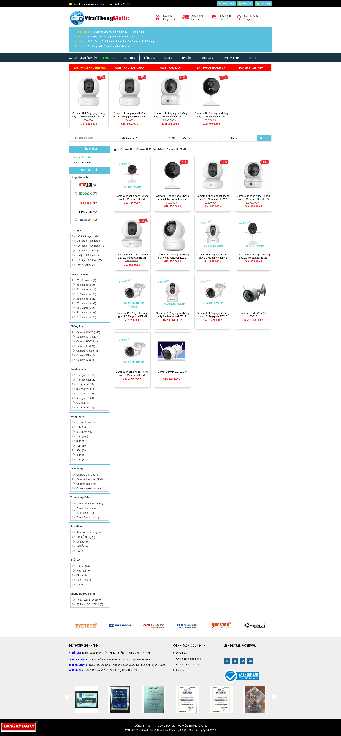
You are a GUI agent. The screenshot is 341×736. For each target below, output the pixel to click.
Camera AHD (86, 337)
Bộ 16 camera (86, 280)
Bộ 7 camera (86, 289)
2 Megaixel (85, 384)
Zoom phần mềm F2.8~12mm (86, 510)
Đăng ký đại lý (231, 58)
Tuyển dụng (207, 58)
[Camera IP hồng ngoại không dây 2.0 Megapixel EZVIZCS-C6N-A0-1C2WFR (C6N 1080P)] (170, 91)
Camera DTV (85, 355)
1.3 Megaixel (86, 379)
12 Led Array (85, 422)
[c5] (119, 699)
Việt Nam (83, 570)
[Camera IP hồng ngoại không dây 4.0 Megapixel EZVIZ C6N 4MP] (172, 233)
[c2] (254, 699)
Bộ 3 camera (86, 308)
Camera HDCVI (88, 341)
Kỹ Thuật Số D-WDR (89, 604)
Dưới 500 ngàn (87, 236)
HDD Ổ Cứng (85, 537)
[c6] (153, 699)
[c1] (221, 699)
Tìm (266, 138)
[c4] (86, 699)
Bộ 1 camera (86, 317)
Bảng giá (149, 58)
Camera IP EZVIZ (176, 149)
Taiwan (83, 566)
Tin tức (186, 58)
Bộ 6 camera (86, 294)
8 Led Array (84, 431)
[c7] (187, 699)
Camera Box (86, 483)
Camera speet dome (89, 488)
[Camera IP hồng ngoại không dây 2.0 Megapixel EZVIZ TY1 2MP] (129, 91)
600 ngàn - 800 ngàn (90, 245)
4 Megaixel (85, 393)
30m (82, 441)
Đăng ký (247, 3)
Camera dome (87, 474)
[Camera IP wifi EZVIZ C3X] (172, 350)
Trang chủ (108, 58)
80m (81, 459)
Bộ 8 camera (86, 284)
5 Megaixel (85, 398)
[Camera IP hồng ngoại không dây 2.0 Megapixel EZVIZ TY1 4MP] (89, 91)
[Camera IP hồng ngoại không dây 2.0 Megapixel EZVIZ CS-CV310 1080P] (132, 350)
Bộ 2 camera (86, 312)
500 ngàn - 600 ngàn (89, 241)
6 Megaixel (84, 402)
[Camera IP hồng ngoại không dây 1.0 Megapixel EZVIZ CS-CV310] (213, 292)
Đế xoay (83, 541)
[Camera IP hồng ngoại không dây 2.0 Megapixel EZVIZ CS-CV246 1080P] (172, 292)
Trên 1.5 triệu (86, 265)
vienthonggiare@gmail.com (89, 3)
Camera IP (85, 346)
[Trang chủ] (100, 19)
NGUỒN (83, 546)
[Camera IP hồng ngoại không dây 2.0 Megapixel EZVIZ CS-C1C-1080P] (253, 233)
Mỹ (80, 584)
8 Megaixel (85, 407)
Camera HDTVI (88, 332)
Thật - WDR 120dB (89, 599)
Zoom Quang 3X (87, 517)
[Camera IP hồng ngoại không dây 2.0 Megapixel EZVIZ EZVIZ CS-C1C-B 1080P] (211, 91)
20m (82, 436)
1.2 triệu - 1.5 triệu (89, 260)
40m (81, 445)
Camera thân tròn (89, 479)
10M (81, 427)
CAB (80, 551)
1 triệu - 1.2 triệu (88, 255)
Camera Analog (87, 350)
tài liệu (168, 58)
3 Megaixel (85, 389)
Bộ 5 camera (86, 298)
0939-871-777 (122, 3)
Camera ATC (85, 360)
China (81, 575)
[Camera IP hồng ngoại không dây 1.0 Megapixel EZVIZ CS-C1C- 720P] (132, 174)
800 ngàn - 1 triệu (88, 250)
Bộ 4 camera (86, 303)
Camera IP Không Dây (149, 149)
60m (81, 454)
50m (81, 450)
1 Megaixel (85, 375)
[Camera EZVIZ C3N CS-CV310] (253, 292)
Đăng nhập (228, 3)
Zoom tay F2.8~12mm (90, 503)
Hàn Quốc (84, 580)
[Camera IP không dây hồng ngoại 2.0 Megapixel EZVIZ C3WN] (132, 292)
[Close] (36, 722)
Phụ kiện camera (88, 532)
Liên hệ (253, 58)
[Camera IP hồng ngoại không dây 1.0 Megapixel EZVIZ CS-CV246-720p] (213, 233)
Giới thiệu (129, 58)
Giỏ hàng (265, 3)
